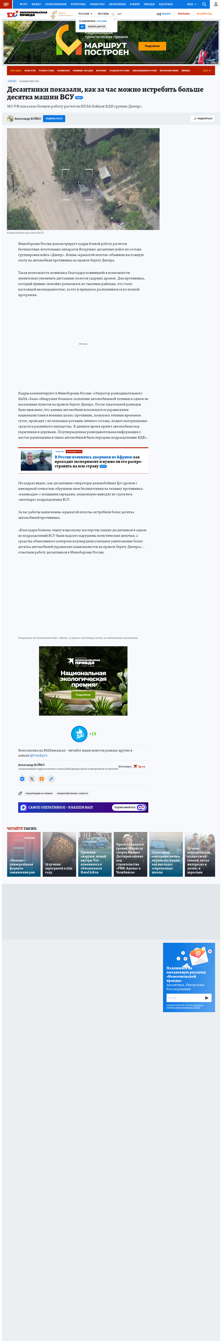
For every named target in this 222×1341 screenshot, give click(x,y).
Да (82, 26)
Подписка (204, 13)
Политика (78, 4)
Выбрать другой (96, 26)
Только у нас (46, 70)
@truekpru (38, 755)
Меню (6, 4)
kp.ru (142, 766)
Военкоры (63, 70)
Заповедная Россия (144, 70)
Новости (30, 70)
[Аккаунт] (216, 4)
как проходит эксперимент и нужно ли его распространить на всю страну (98, 461)
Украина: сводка (83, 70)
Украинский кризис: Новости (72, 793)
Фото (23, 4)
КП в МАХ (101, 70)
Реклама (184, 13)
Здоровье (166, 4)
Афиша (185, 70)
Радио (166, 13)
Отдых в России (119, 70)
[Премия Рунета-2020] (60, 14)
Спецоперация (56, 4)
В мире (135, 4)
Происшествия (169, 70)
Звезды (149, 4)
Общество (97, 4)
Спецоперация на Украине (39, 793)
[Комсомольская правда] (27, 13)
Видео (36, 4)
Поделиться (204, 118)
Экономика (117, 4)
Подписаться (54, 118)
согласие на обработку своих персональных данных (184, 1006)
